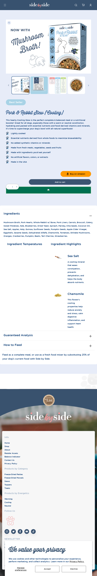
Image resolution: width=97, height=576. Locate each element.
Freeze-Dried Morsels (14, 478)
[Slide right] (88, 85)
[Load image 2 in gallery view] (39, 85)
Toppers (8, 484)
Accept (47, 569)
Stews (7, 481)
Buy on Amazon (77, 174)
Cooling (7, 502)
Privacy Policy (10, 463)
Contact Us (9, 460)
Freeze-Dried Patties (13, 474)
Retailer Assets (11, 453)
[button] (5, 5)
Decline (74, 569)
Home (7, 443)
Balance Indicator (12, 456)
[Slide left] (8, 85)
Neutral (7, 506)
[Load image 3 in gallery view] (57, 85)
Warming (8, 499)
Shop (6, 446)
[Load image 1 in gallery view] (20, 85)
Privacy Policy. (77, 561)
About (7, 450)
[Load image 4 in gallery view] (76, 85)
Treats (7, 488)
